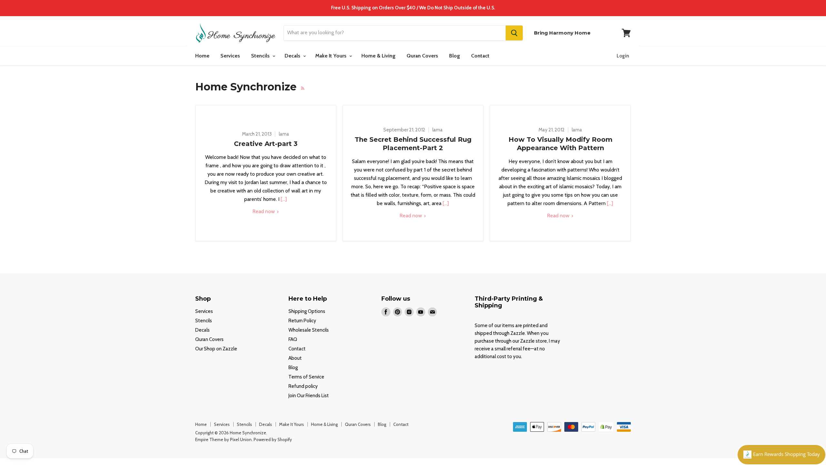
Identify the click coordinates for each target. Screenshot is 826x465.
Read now (264, 211)
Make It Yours (331, 56)
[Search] (514, 33)
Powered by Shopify (273, 439)
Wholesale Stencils (308, 330)
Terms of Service (306, 377)
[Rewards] (781, 454)
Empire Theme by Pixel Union (223, 439)
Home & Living (378, 56)
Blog (454, 56)
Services (230, 56)
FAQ (292, 339)
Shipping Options (306, 311)
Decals (293, 56)
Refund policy (303, 386)
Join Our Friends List (308, 395)
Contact (480, 56)
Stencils (261, 56)
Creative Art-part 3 (265, 144)
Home (202, 56)
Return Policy (302, 321)
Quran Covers (422, 56)
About (295, 358)
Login (623, 56)
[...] (283, 199)
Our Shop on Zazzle (216, 349)
